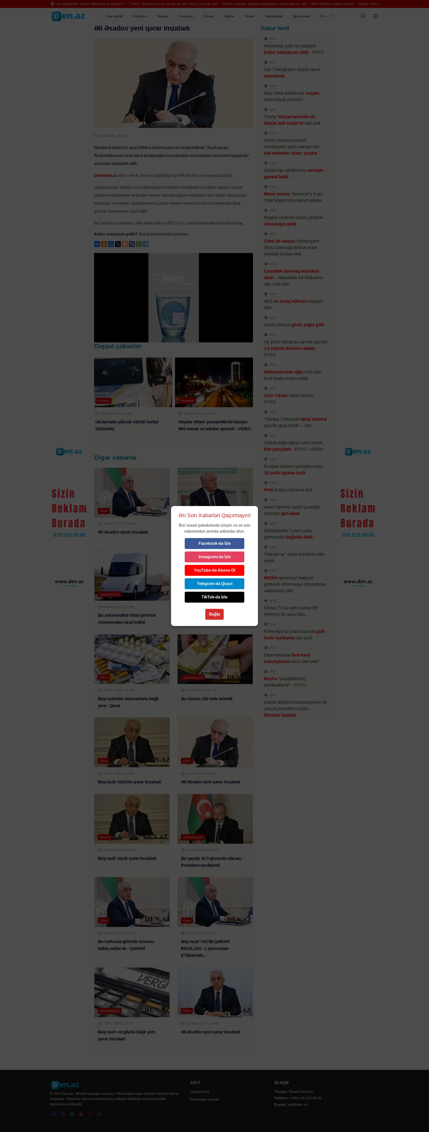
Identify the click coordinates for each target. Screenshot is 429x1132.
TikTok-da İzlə (214, 597)
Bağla (214, 614)
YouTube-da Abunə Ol (214, 570)
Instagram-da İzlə (215, 557)
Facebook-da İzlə (215, 543)
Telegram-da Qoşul (214, 584)
